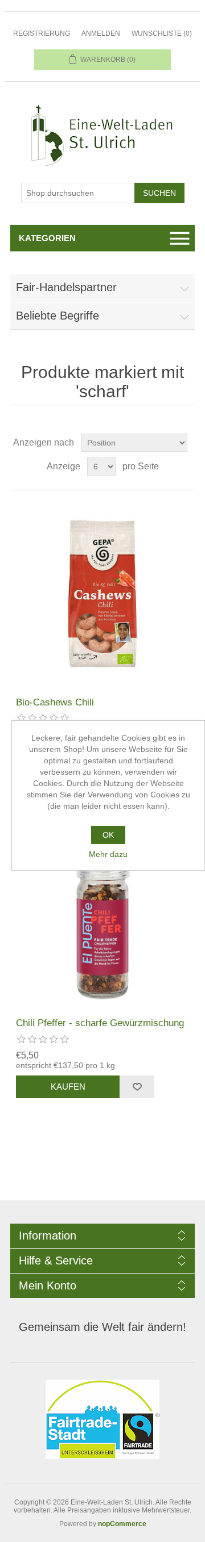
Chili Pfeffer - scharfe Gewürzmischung (100, 1023)
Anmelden (100, 33)
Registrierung (41, 33)
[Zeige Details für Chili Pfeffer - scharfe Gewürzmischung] (102, 914)
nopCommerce (122, 1524)
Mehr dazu (108, 854)
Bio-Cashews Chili (55, 702)
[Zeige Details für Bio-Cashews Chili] (102, 594)
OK (108, 834)
